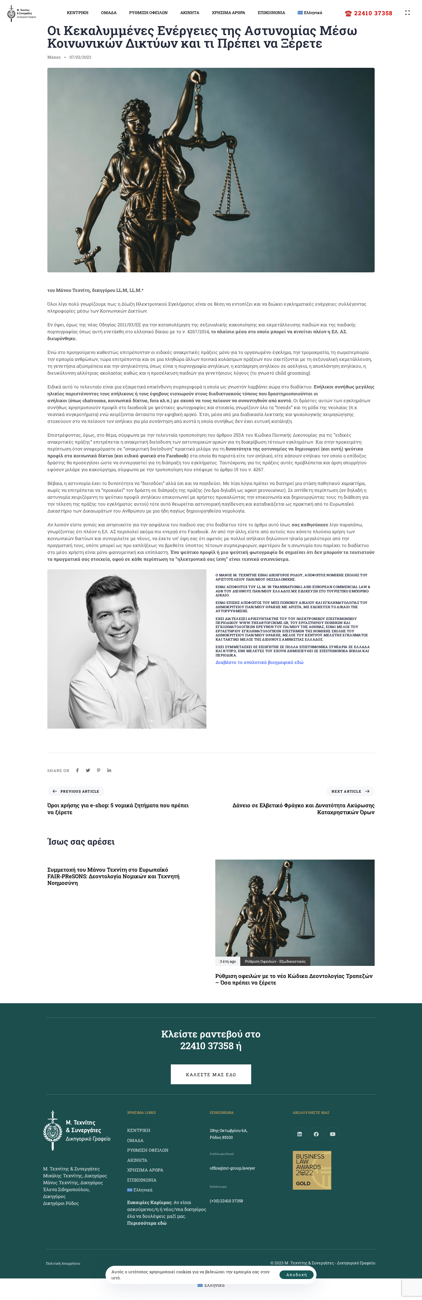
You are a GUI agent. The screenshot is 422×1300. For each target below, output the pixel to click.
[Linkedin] (300, 1134)
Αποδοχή (296, 1274)
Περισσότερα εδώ (147, 1223)
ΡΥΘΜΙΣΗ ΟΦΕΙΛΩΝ (148, 12)
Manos (54, 57)
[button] (408, 12)
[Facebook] (316, 1134)
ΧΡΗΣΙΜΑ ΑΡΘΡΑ (228, 12)
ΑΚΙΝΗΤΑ (189, 12)
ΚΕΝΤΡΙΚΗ (77, 12)
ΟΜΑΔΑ (109, 12)
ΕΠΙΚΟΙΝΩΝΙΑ (271, 12)
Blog (55, 16)
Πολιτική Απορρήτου (63, 1263)
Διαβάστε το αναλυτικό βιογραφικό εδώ (259, 662)
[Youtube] (333, 1134)
